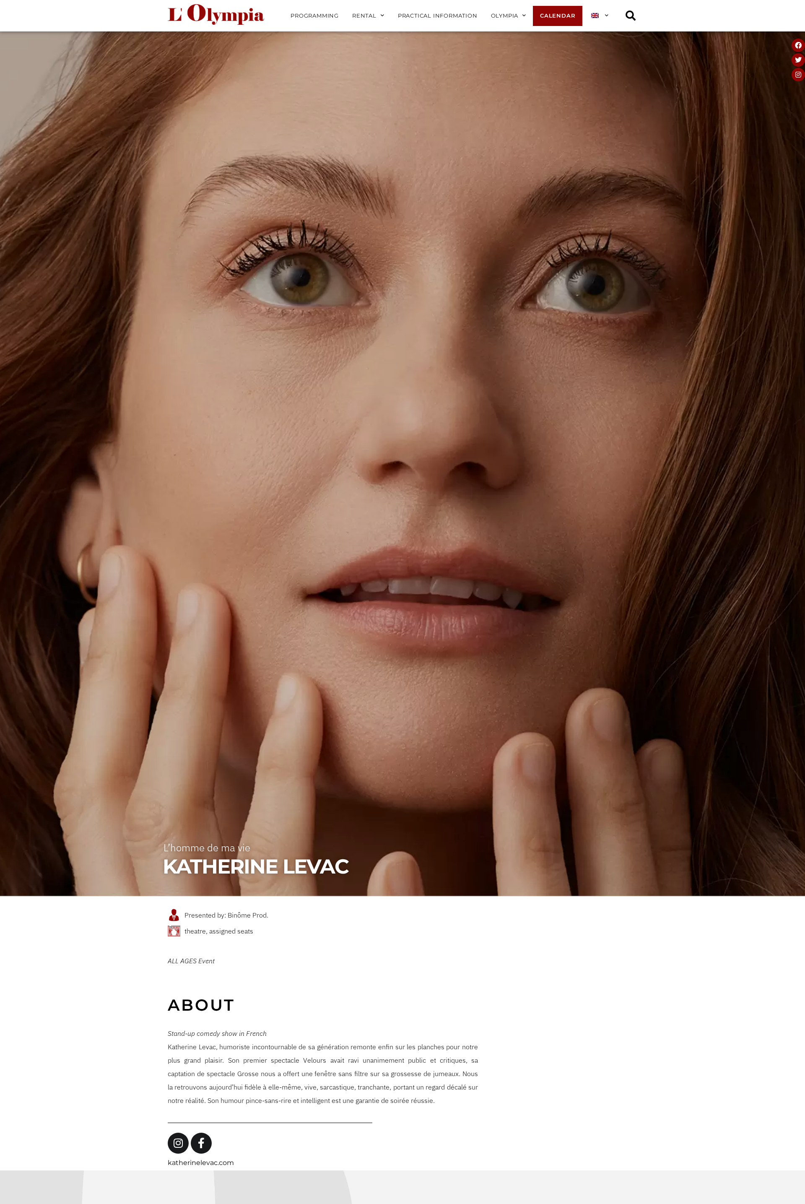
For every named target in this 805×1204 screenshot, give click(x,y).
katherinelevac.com (201, 1163)
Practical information (438, 16)
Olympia (505, 16)
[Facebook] (798, 45)
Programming (315, 16)
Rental (364, 16)
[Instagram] (798, 74)
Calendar (557, 16)
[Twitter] (798, 60)
